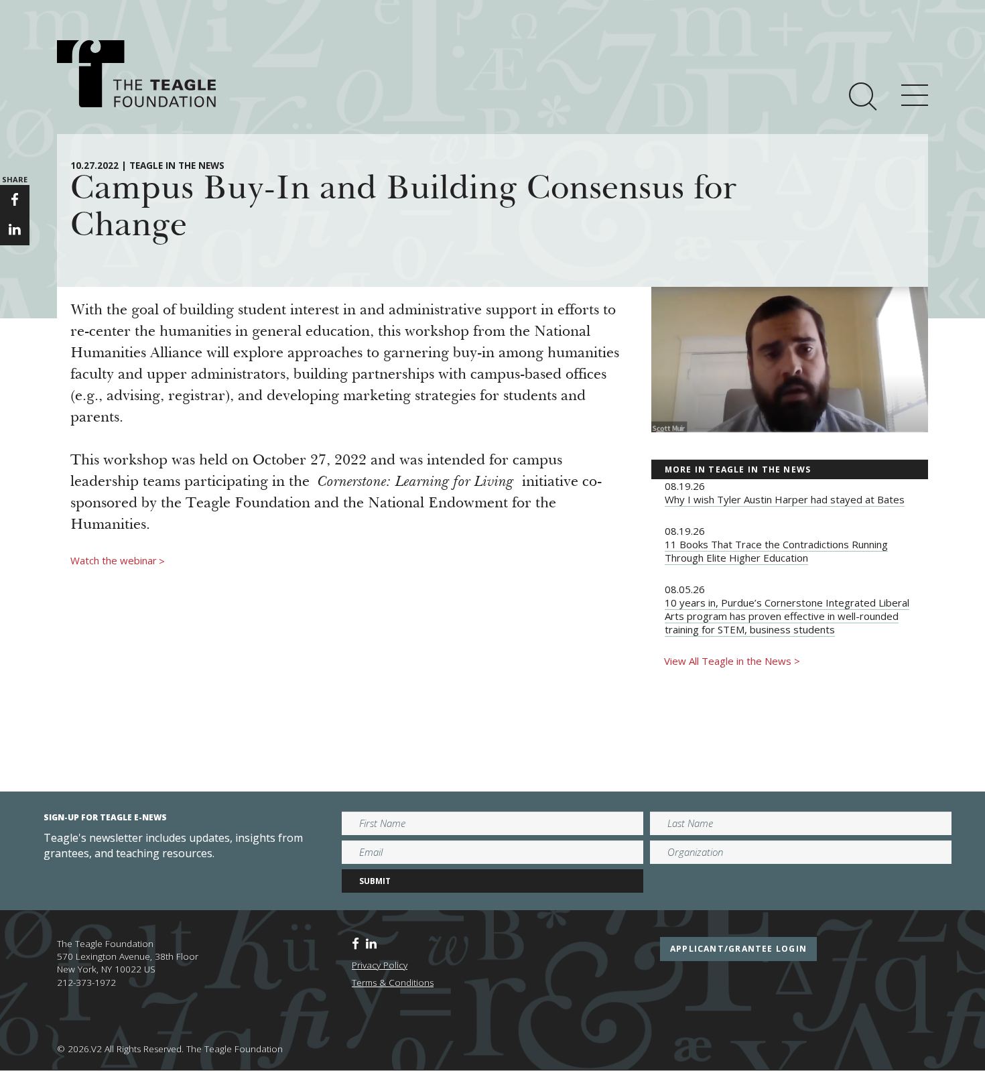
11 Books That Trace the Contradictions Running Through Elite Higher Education (776, 551)
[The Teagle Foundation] (136, 73)
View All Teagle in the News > (732, 661)
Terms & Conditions (393, 982)
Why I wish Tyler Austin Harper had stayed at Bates (785, 499)
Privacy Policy (379, 965)
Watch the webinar (117, 561)
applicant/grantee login (738, 948)
